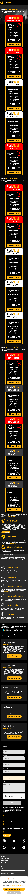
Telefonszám (5, 768)
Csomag (4, 774)
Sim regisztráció (5, 858)
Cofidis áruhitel (5, 876)
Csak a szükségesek (14, 893)
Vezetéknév (5, 748)
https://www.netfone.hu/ (9, 823)
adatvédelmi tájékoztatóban (16, 885)
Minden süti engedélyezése (14, 889)
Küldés (12, 803)
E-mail (4, 761)
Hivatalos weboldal (7, 644)
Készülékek (4, 862)
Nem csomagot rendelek (9, 778)
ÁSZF (2, 868)
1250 (5, 818)
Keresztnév (5, 755)
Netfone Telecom (14, 543)
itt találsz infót (11, 516)
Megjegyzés (5, 781)
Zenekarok (4, 864)
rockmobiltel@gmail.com (9, 832)
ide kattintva (7, 591)
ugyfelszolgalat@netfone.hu (10, 821)
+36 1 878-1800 (10, 818)
